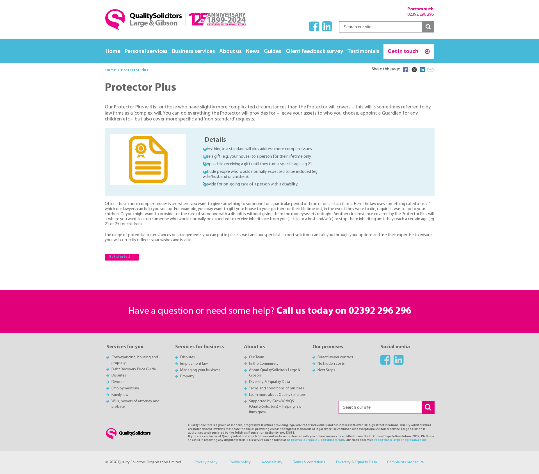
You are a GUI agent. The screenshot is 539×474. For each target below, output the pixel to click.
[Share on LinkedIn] (422, 69)
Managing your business (200, 370)
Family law (119, 395)
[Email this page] (431, 69)
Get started (119, 257)
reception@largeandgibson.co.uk (400, 440)
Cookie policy (240, 462)
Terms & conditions (309, 462)
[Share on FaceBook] (405, 69)
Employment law (125, 388)
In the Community (263, 364)
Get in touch (403, 51)
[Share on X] (414, 69)
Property (187, 376)
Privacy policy (206, 462)
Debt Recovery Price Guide (133, 369)
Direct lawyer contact (335, 357)
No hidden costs (331, 364)
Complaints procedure (405, 462)
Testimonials (363, 51)
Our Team (256, 357)
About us (230, 51)
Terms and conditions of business (276, 388)
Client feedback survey (314, 51)
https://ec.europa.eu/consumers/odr (315, 440)
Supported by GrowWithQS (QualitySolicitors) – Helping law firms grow (275, 407)
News (253, 51)
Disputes (118, 375)
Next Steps (326, 370)
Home (113, 51)
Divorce (117, 382)
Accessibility (272, 462)
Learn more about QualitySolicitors (277, 395)
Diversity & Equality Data (269, 382)
